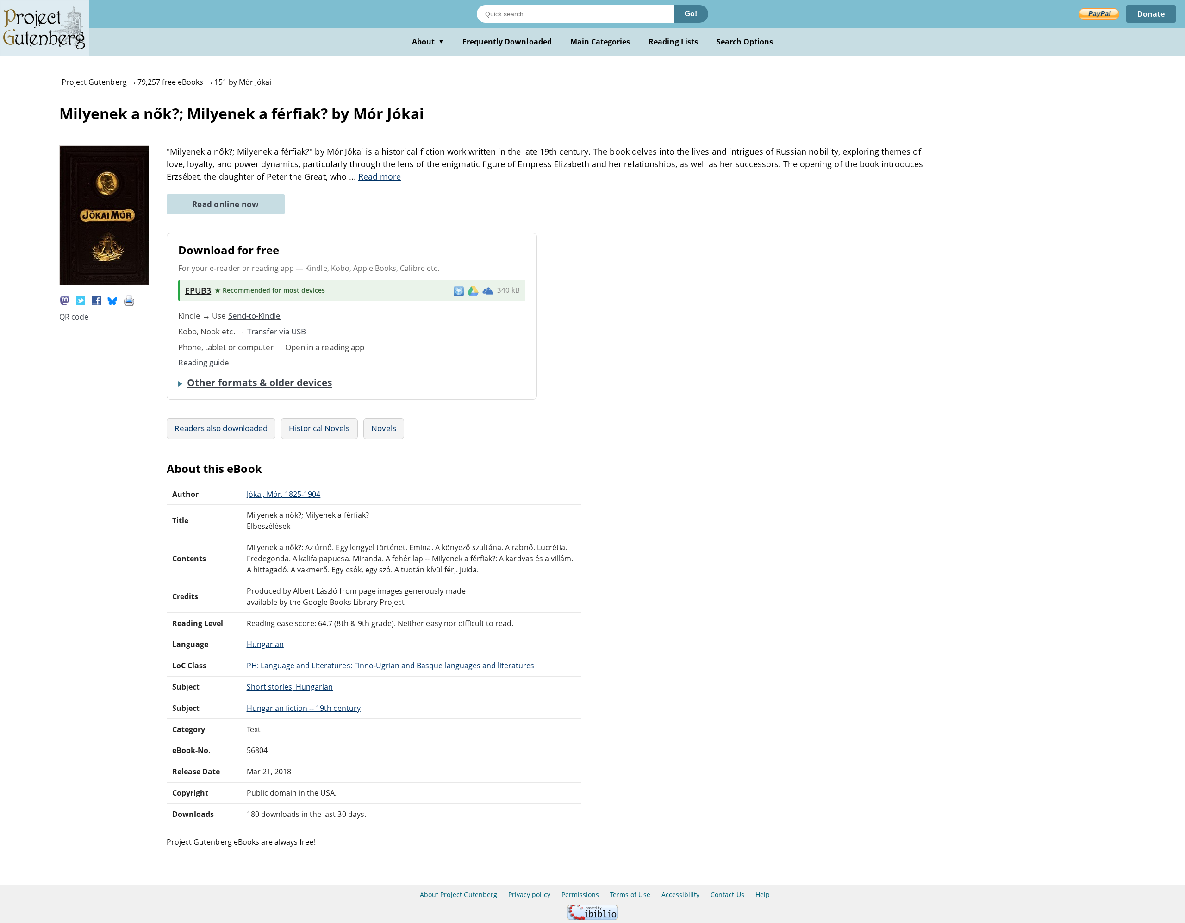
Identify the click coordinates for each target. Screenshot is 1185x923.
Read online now (225, 204)
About (428, 42)
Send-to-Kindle (254, 315)
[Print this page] (129, 300)
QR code (73, 317)
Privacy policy (529, 894)
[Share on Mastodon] (64, 300)
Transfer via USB (276, 331)
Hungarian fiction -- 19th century (304, 708)
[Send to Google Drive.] (473, 290)
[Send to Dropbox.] (459, 290)
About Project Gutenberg (458, 894)
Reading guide (204, 362)
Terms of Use (630, 894)
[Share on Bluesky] (112, 300)
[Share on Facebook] (96, 300)
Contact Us (727, 894)
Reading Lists (673, 42)
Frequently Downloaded (507, 42)
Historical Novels (319, 428)
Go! (691, 14)
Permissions (580, 894)
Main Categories (600, 42)
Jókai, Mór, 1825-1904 (284, 494)
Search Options (745, 42)
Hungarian (265, 644)
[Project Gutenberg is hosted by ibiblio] (592, 917)
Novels (383, 428)
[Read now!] (104, 282)
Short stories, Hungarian (290, 687)
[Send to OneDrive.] (487, 290)
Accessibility (680, 894)
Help (762, 894)
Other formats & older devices (259, 382)
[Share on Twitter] (80, 300)
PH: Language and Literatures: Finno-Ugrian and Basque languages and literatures (391, 665)
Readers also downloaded (221, 428)
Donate (1151, 14)
